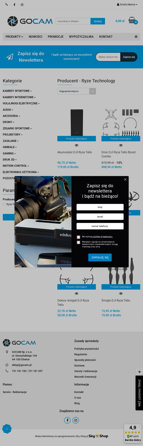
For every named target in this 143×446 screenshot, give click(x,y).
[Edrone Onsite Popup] (71, 223)
